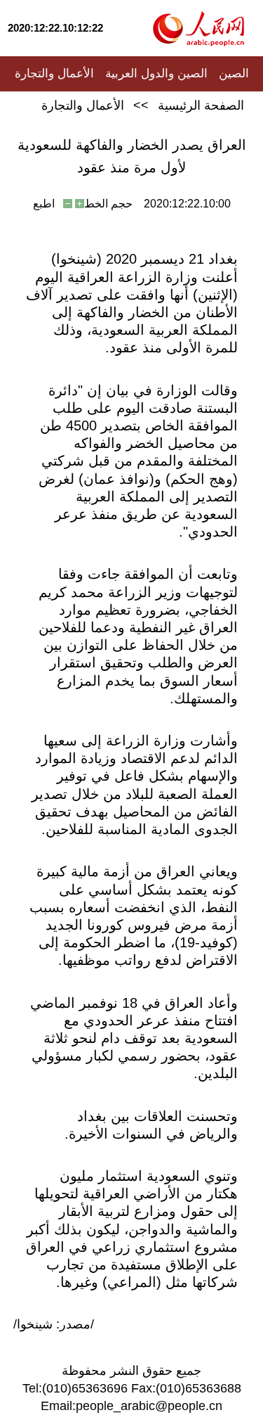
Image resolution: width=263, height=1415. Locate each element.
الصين (234, 73)
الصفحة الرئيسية (201, 105)
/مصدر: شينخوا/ (53, 1324)
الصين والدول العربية (156, 73)
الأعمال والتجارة (54, 73)
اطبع (44, 204)
